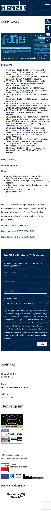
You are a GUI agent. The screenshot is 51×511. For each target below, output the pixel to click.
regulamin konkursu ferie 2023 (14, 225)
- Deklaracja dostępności (12, 455)
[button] (48, 21)
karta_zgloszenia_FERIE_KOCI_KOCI (18, 231)
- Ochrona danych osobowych (14, 458)
